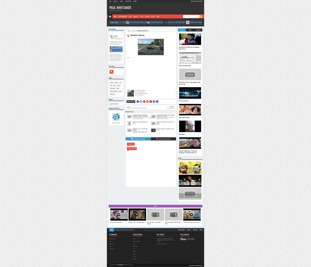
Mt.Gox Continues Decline (185, 65)
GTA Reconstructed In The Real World (191, 222)
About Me (115, 1)
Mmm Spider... (182, 134)
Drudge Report (112, 238)
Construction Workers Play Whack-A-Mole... (173, 223)
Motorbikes (112, 88)
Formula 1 (111, 248)
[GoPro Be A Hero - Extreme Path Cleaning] (155, 220)
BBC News (111, 243)
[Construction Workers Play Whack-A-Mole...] (173, 220)
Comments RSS (198, 265)
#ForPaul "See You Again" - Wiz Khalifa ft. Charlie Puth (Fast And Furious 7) (190, 170)
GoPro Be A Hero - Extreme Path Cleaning (183, 22)
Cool (130, 16)
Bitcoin (147, 16)
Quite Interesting (123, 16)
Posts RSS (191, 265)
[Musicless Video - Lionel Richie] (137, 220)
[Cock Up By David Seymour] (119, 220)
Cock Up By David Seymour (140, 22)
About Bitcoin (128, 1)
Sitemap (135, 1)
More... (158, 16)
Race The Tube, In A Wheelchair (190, 183)
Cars (121, 82)
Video (133, 30)
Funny (115, 16)
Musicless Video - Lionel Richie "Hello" (160, 22)
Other (118, 88)
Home (110, 1)
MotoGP (111, 246)
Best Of (153, 16)
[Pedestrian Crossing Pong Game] (190, 199)
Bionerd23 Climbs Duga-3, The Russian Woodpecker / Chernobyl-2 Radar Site (188, 152)
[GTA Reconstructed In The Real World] (192, 220)
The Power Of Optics (183, 101)
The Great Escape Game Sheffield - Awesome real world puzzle (129, 229)
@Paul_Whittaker (116, 123)
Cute (142, 16)
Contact (121, 1)
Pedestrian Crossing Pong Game (190, 196)
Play (110, 241)
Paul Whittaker (120, 7)
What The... (136, 16)
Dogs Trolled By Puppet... (184, 117)
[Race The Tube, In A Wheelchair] (190, 186)
